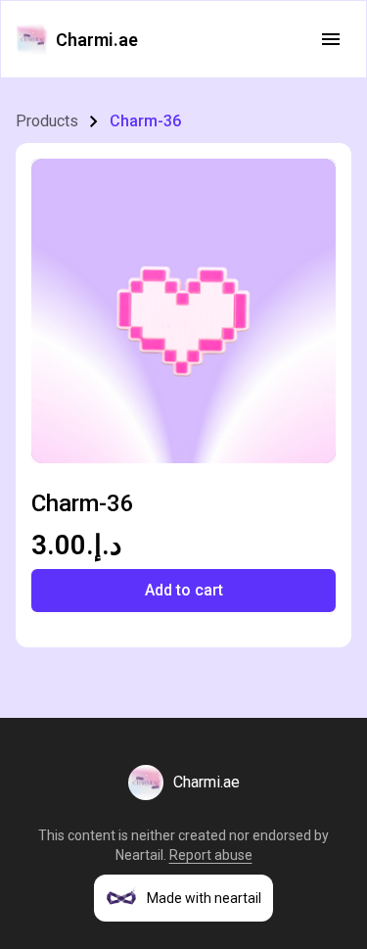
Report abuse (210, 855)
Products (47, 121)
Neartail (139, 855)
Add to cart (184, 590)
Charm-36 (145, 121)
